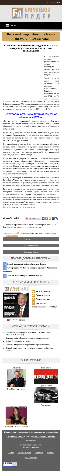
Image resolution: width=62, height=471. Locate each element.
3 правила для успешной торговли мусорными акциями (28, 345)
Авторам (50, 453)
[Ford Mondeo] (46, 403)
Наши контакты (31, 457)
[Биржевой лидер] (31, 19)
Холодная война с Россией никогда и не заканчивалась (27, 338)
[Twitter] (46, 218)
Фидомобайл (46, 368)
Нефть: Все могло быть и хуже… (19, 341)
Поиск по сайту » (53, 2)
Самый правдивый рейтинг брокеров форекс (26, 264)
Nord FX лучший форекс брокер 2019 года (25, 275)
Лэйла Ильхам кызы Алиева (16, 426)
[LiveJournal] (56, 218)
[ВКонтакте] (43, 218)
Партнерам (40, 303)
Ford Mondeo (46, 405)
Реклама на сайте (24, 453)
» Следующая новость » (31, 252)
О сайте (11, 453)
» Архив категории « (31, 245)
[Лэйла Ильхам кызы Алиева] (16, 424)
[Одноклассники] (50, 218)
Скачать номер (42, 295)
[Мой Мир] (53, 218)
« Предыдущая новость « (31, 239)
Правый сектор (46, 386)
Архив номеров (42, 299)
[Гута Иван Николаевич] (16, 386)
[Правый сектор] (46, 383)
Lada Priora (16, 368)
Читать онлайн (42, 291)
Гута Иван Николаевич (16, 389)
